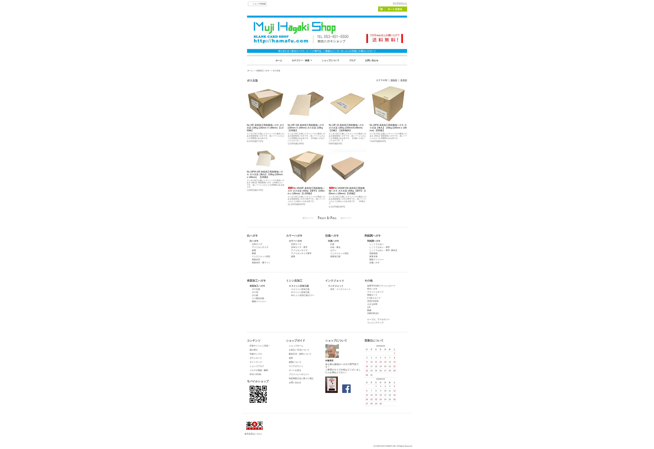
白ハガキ (254, 241)
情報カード (372, 295)
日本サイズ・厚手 (299, 247)
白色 (332, 244)
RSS (252, 374)
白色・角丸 (335, 247)
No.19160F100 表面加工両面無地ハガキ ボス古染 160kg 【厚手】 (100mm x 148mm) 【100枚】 (347, 191)
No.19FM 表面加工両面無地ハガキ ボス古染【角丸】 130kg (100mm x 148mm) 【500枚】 (388, 128)
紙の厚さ (254, 350)
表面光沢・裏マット (261, 262)
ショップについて (330, 60)
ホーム (279, 60)
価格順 (394, 80)
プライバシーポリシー (299, 374)
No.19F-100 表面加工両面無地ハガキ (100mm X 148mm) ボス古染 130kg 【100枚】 (306, 128)
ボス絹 (255, 295)
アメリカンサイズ (260, 247)
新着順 (403, 80)
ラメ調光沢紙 (258, 298)
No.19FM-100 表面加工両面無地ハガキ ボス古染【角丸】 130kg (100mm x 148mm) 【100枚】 (265, 174)
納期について (295, 362)
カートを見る (392, 9)
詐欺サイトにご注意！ (260, 346)
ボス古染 (276, 71)
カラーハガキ (295, 241)
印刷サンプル (256, 354)
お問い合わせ (371, 60)
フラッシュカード (375, 292)
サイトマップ (256, 362)
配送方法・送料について (300, 354)
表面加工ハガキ (262, 71)
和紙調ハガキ (373, 241)
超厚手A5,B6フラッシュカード (381, 286)
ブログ (352, 60)
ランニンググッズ (375, 322)
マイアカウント (400, 3)
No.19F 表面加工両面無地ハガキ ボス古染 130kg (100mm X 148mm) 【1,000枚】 (265, 128)
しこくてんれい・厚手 (379, 247)
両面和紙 (373, 253)
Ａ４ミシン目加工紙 (300, 289)
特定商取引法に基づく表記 (301, 378)
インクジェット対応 (261, 256)
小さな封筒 (372, 304)
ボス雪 (255, 292)
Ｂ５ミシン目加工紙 (300, 292)
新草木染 (373, 256)
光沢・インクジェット (340, 289)
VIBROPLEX (373, 313)
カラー (333, 250)
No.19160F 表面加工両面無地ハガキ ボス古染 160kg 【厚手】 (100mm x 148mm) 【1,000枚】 (306, 191)
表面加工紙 (335, 256)
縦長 (254, 250)
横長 (254, 253)
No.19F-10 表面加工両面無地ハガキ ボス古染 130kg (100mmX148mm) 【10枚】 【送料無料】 (346, 128)
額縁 (369, 310)
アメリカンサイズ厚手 (301, 253)
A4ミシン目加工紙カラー (302, 295)
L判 (368, 307)
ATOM (258, 374)
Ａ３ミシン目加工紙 (299, 286)
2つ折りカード (374, 298)
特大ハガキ (372, 289)
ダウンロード (256, 358)
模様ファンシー (376, 259)
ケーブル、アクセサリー (378, 319)
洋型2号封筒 (373, 301)
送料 (291, 358)
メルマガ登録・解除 (259, 370)
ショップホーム (296, 346)
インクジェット (336, 286)
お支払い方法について (299, 350)
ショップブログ (257, 366)
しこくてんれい (376, 244)
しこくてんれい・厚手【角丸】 (383, 250)
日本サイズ (257, 244)
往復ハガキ (333, 241)
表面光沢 (256, 259)
